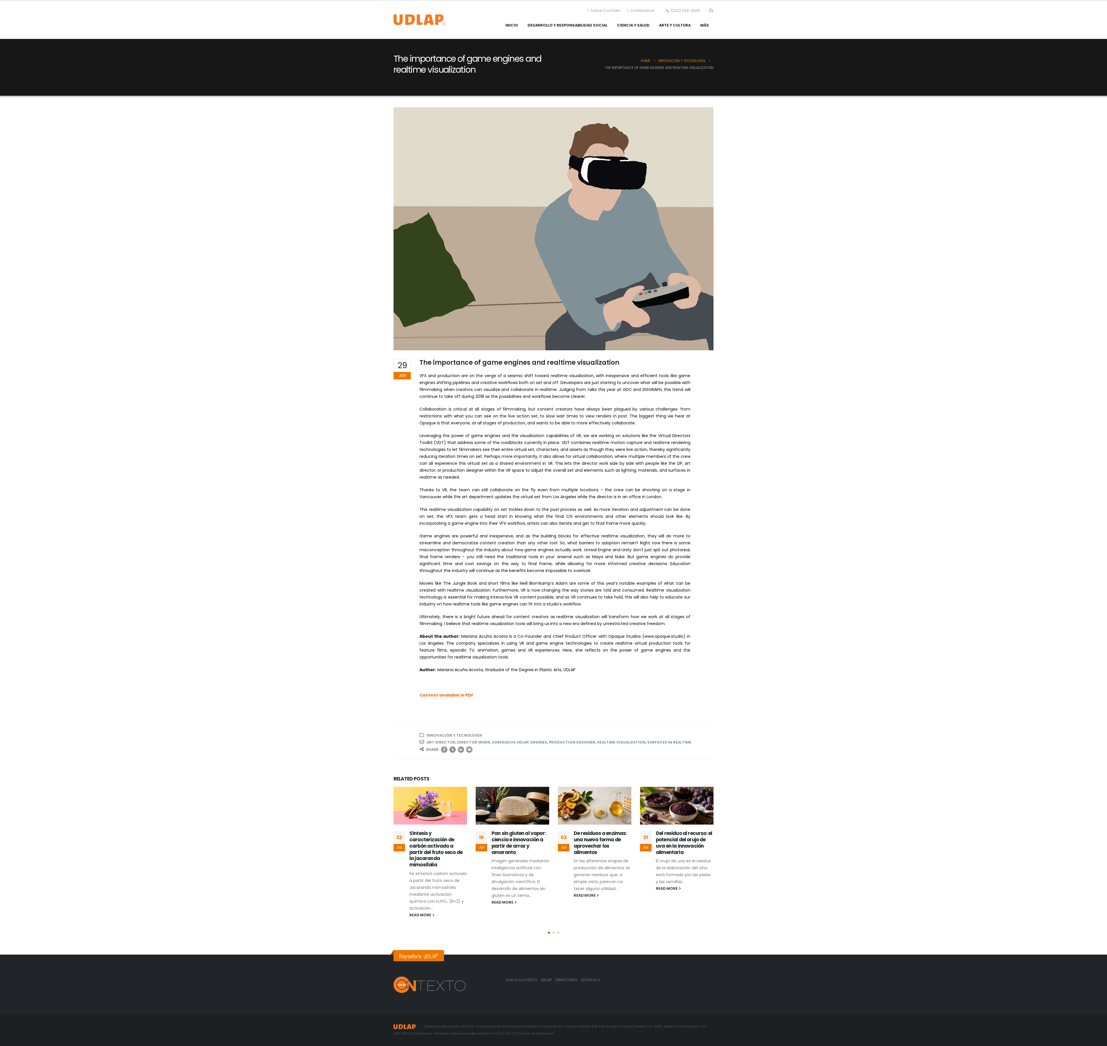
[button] (711, 10)
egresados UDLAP (510, 742)
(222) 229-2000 (685, 10)
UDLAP (547, 979)
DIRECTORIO (567, 979)
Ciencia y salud (633, 25)
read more (420, 915)
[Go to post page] (430, 806)
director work (473, 742)
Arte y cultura (675, 25)
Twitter (452, 749)
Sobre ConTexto (606, 10)
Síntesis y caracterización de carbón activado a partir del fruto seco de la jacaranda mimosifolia (435, 849)
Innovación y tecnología (454, 735)
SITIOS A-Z (590, 979)
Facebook (444, 749)
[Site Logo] (419, 19)
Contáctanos (642, 10)
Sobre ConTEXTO (521, 979)
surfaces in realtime (669, 742)
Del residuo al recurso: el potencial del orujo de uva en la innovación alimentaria (684, 842)
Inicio (511, 25)
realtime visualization (621, 742)
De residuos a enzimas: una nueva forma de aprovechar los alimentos (600, 842)
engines (538, 742)
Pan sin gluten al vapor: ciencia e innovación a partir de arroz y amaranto (519, 842)
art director (441, 742)
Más (704, 25)
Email (469, 749)
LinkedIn (461, 749)
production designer (572, 742)
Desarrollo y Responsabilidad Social (567, 25)
